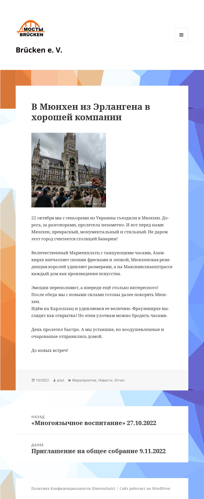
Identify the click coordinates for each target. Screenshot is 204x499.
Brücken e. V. (39, 50)
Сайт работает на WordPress (145, 488)
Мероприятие (84, 380)
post (60, 380)
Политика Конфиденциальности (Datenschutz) (73, 488)
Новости (105, 380)
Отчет (119, 380)
